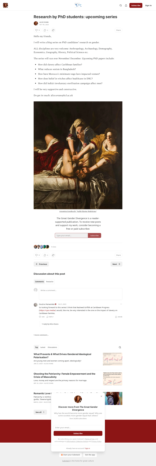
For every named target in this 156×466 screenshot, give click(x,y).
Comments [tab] (39, 282)
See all (39, 412)
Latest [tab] (42, 347)
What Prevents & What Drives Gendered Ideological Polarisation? (62, 356)
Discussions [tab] (52, 347)
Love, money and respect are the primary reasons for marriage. (60, 380)
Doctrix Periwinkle (46, 304)
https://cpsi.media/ (48, 310)
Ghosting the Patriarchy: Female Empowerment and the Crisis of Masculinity (64, 375)
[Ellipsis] (121, 304)
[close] (101, 396)
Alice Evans (44, 22)
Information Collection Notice (77, 441)
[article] (78, 360)
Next (114, 264)
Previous (43, 264)
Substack (66, 461)
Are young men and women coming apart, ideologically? (57, 360)
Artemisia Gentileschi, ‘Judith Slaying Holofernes (77, 211)
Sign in (148, 5)
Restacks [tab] (49, 282)
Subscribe (135, 5)
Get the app (90, 455)
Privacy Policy (96, 441)
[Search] (120, 5)
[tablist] (44, 281)
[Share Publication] (126, 5)
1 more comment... (41, 335)
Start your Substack (71, 455)
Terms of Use (89, 439)
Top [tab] (36, 347)
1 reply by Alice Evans (50, 324)
